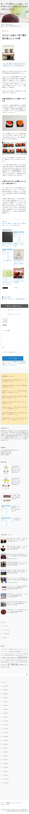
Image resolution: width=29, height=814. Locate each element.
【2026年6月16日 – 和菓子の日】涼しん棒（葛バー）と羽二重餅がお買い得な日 (15, 469)
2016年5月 (5, 755)
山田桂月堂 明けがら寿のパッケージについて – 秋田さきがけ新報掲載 (18, 263)
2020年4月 (5, 709)
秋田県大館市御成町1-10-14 (12, 450)
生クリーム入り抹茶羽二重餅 (16, 662)
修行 (9, 655)
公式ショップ (19, 802)
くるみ (2, 649)
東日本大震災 (16, 660)
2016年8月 (5, 744)
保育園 (6, 655)
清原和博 (6, 662)
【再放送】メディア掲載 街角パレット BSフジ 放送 (18, 245)
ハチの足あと (18, 651)
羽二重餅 (20, 665)
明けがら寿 (10, 660)
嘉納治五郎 (18, 655)
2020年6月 (5, 705)
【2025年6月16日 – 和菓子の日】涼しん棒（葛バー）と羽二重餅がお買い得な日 (15, 481)
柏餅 (20, 660)
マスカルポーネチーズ (11, 653)
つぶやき (5, 626)
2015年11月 (5, 779)
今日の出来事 (7, 297)
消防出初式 (26, 660)
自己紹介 (5, 637)
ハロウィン (24, 651)
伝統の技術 (18, 299)
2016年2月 (5, 767)
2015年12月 (6, 775)
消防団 (2, 662)
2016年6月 (5, 752)
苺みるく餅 (26, 664)
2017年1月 (5, 728)
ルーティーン (18, 653)
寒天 (15, 657)
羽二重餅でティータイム (10, 802)
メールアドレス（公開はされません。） (9, 352)
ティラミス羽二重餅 (8, 651)
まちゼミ (13, 299)
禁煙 (24, 662)
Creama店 (8, 804)
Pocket (16, 287)
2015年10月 (6, 783)
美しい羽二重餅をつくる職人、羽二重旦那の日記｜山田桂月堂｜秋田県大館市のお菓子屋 (14, 6)
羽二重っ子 (4, 664)
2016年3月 (5, 763)
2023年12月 (6, 697)
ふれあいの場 (6, 299)
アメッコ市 (8, 649)
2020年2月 (5, 713)
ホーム (2, 802)
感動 (6, 660)
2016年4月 (5, 759)
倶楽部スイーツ (13, 655)
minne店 (2, 804)
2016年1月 (5, 771)
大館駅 (8, 657)
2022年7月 (5, 701)
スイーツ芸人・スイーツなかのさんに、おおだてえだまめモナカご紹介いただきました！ (7, 282)
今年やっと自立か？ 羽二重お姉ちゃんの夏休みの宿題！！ (18, 281)
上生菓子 (24, 653)
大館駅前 (12, 657)
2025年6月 (5, 690)
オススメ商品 (6, 630)
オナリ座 (14, 649)
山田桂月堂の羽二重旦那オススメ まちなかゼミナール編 (7, 245)
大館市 (4, 658)
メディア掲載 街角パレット (7, 261)
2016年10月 (6, 736)
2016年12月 (6, 732)
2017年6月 (5, 724)
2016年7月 (5, 748)
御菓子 (23, 299)
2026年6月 (5, 686)
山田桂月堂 (22, 657)
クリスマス (19, 649)
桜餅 (23, 660)
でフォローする (15, 310)
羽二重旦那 (12, 664)
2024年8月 (5, 693)
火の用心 (9, 662)
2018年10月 (6, 721)
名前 (3, 347)
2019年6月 (5, 717)
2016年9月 (5, 740)
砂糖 (22, 662)
